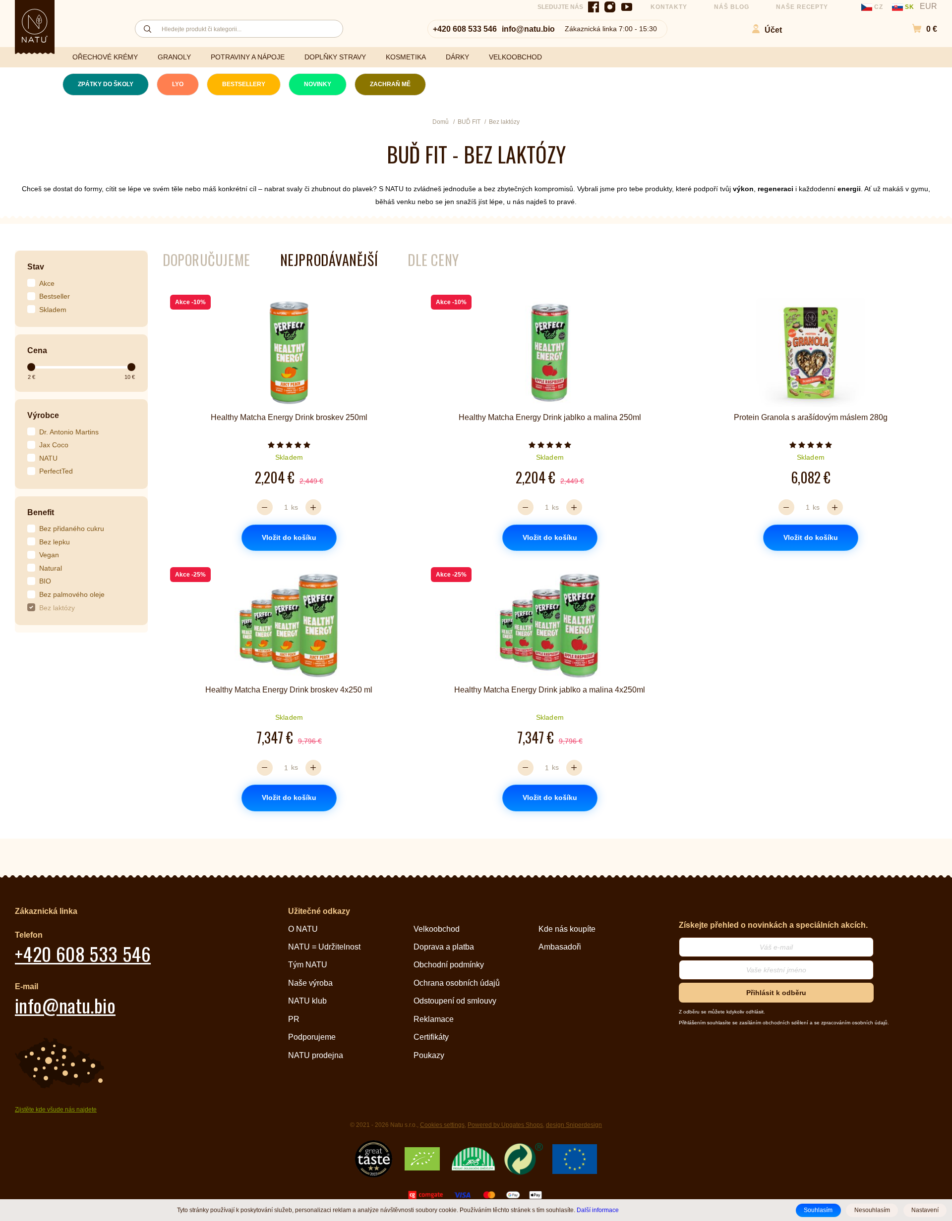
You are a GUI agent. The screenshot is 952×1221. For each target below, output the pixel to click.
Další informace (598, 1210)
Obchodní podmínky (449, 964)
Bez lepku (54, 542)
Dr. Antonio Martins (69, 432)
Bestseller (54, 296)
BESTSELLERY (243, 84)
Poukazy (429, 1055)
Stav (35, 267)
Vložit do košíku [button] (289, 537)
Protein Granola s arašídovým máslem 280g (811, 417)
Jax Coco (53, 445)
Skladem (52, 310)
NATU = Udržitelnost (324, 947)
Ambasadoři (559, 947)
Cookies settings (442, 1124)
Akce (47, 283)
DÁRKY (457, 57)
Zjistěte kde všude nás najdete (56, 1109)
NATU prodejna (315, 1055)
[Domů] (35, 26)
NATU (48, 458)
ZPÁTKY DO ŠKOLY (105, 84)
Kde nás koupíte (566, 929)
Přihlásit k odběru (776, 993)
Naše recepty (802, 6)
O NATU (303, 929)
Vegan (49, 555)
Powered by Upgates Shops (505, 1124)
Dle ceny (433, 259)
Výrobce (43, 415)
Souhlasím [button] (818, 1210)
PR (293, 1019)
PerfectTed (56, 471)
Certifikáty (431, 1037)
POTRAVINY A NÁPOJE (248, 57)
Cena (37, 350)
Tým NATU (307, 964)
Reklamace (434, 1019)
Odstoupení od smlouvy (455, 1001)
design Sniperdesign (574, 1124)
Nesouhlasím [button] (872, 1210)
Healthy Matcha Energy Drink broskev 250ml (289, 417)
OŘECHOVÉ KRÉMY (105, 57)
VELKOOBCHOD (515, 57)
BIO (45, 581)
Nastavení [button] (925, 1210)
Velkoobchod (437, 929)
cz (878, 6)
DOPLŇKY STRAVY (335, 57)
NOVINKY (317, 84)
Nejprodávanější (329, 259)
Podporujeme (312, 1037)
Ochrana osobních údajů (457, 983)
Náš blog (731, 6)
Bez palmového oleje (72, 594)
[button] (919, 29)
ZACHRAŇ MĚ (390, 84)
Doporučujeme (206, 259)
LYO (177, 84)
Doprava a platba (444, 947)
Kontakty (669, 6)
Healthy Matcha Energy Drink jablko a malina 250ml (550, 417)
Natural (50, 568)
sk (909, 6)
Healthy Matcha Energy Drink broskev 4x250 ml (288, 690)
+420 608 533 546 (465, 29)
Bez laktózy (57, 608)
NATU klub (307, 1001)
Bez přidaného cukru (71, 528)
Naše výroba (310, 983)
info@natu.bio (528, 29)
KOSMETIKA (406, 57)
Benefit (40, 512)
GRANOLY (174, 57)
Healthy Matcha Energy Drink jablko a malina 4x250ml (549, 690)
